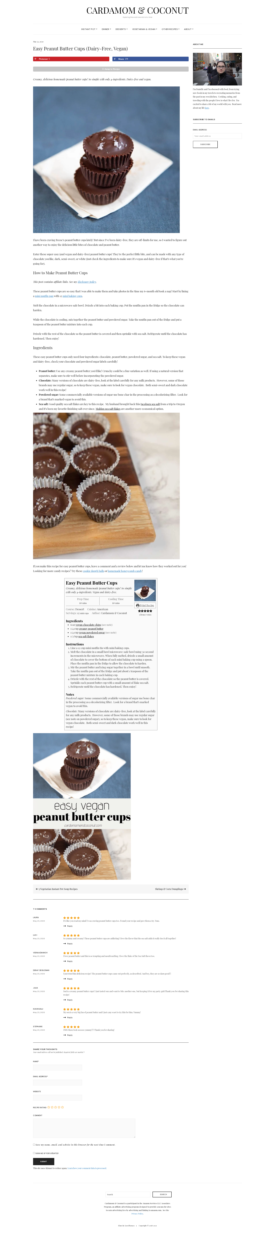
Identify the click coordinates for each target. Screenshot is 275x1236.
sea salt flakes (86, 636)
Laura (36, 917)
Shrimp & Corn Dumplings (169, 888)
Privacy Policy (137, 1213)
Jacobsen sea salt (150, 404)
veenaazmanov (40, 952)
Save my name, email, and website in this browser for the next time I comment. (75, 1144)
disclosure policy (87, 282)
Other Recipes (170, 29)
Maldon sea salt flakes (108, 409)
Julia (35, 988)
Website (37, 1091)
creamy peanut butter (91, 628)
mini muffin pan (44, 296)
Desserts (121, 29)
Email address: (200, 130)
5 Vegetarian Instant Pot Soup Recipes (57, 888)
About (188, 29)
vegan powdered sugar (92, 632)
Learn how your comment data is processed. (87, 1168)
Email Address (40, 1076)
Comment (37, 1115)
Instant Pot (88, 29)
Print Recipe (146, 605)
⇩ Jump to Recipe (111, 69)
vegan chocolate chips (88, 625)
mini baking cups (72, 296)
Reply (69, 926)
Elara (120, 1226)
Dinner (106, 29)
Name (36, 1061)
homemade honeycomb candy (125, 571)
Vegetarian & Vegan (144, 29)
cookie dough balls (93, 571)
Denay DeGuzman (41, 970)
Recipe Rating (40, 1107)
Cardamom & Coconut (137, 10)
